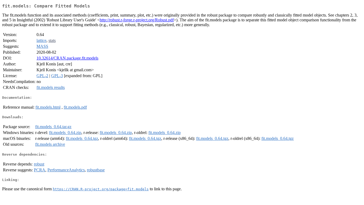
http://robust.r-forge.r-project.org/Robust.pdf (137, 20)
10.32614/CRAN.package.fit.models (67, 58)
